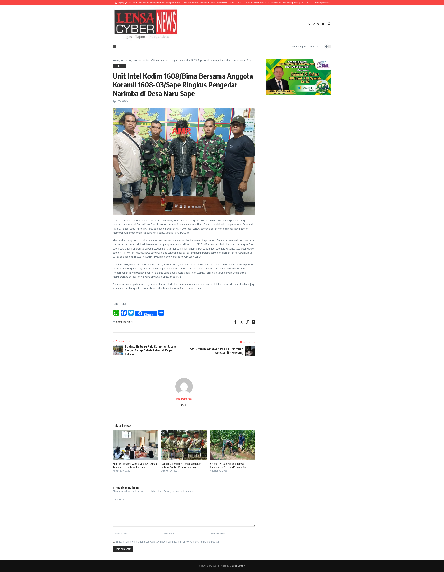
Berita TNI (126, 60)
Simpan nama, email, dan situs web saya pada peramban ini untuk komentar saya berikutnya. (167, 541)
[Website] (182, 405)
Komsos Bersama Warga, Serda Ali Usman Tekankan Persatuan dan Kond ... (135, 465)
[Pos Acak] (321, 46)
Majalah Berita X (237, 566)
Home (116, 60)
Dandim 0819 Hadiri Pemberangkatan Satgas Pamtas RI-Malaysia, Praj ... (181, 465)
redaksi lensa (184, 398)
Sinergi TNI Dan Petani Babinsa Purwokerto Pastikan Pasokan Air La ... (230, 465)
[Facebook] (186, 405)
